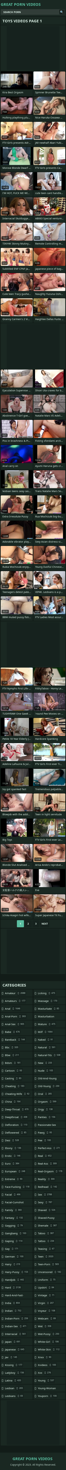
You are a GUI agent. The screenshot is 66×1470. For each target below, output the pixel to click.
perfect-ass (49, 1148)
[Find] (61, 12)
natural (46, 1047)
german (14, 1256)
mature (46, 1024)
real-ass (47, 1163)
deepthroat (16, 1117)
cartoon (13, 1070)
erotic (12, 1156)
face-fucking (17, 1186)
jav (11, 1357)
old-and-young (47, 1079)
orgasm (47, 1101)
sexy (45, 1202)
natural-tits (49, 1055)
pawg (45, 1132)
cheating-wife (17, 1094)
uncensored (49, 1272)
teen (45, 1256)
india (12, 1303)
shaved (46, 1210)
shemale (47, 1225)
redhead (47, 1186)
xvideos (47, 1365)
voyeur (46, 1310)
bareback (15, 1039)
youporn (47, 1396)
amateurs (15, 1001)
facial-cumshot (14, 1203)
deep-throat (17, 1109)
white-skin (48, 1349)
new (45, 1063)
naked (45, 1039)
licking (46, 993)
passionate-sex (47, 1125)
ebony (13, 1148)
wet (44, 1326)
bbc (11, 1047)
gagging (14, 1225)
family (13, 1210)
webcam (47, 1318)
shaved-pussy (46, 1218)
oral (45, 1094)
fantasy (14, 1217)
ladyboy (14, 1372)
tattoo (46, 1241)
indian (13, 1310)
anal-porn (15, 1016)
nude (45, 1070)
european (15, 1171)
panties (46, 1117)
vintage (46, 1295)
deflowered (15, 1132)
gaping (13, 1241)
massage (47, 1001)
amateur (15, 993)
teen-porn (48, 1264)
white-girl (48, 1341)
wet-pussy (48, 1334)
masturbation (46, 1017)
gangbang (15, 1233)
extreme (13, 1179)
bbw (12, 1055)
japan (12, 1341)
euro (12, 1163)
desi (12, 1140)
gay (11, 1248)
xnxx (44, 1357)
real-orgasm (50, 1171)
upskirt (46, 1287)
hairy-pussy (16, 1272)
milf (45, 1032)
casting (13, 1078)
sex (45, 1194)
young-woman (47, 1389)
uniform (46, 1279)
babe (12, 1032)
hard (13, 1287)
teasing (46, 1248)
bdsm (13, 1063)
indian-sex (15, 1326)
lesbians (14, 1396)
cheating (14, 1086)
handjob (14, 1279)
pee (44, 1140)
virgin (46, 1303)
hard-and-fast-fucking (14, 1296)
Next (45, 923)
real (45, 1156)
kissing (13, 1365)
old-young (48, 1086)
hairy (12, 1264)
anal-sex (14, 1024)
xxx (44, 1372)
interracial (15, 1334)
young (46, 1380)
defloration (16, 1125)
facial (12, 1194)
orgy (45, 1109)
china (12, 1101)
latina (13, 1380)
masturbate (48, 1008)
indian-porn (16, 1318)
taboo (46, 1233)
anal (12, 1008)
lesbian (14, 1388)
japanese (14, 1349)
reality (46, 1179)
